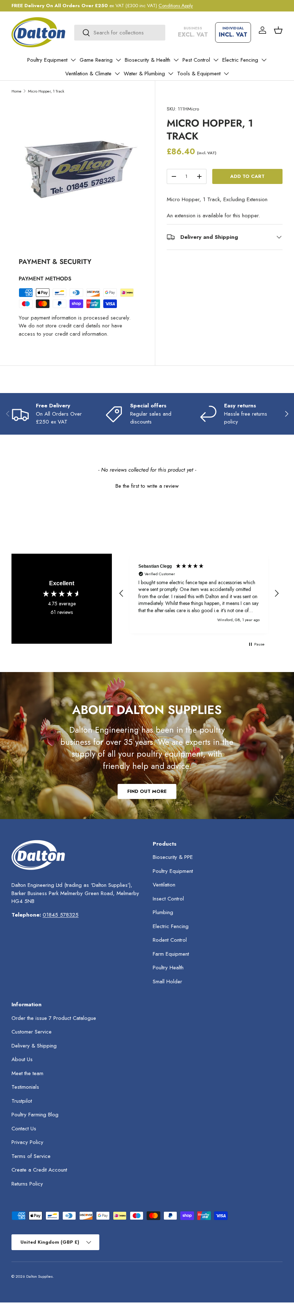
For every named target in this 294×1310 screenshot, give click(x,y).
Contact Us (23, 1128)
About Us (22, 1059)
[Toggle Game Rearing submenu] (118, 60)
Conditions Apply (175, 5)
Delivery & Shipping (34, 1046)
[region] (199, 593)
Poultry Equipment (47, 60)
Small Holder (167, 981)
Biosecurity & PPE (173, 857)
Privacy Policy (27, 1142)
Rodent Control (170, 940)
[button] (278, 30)
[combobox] (119, 33)
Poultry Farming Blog (34, 1115)
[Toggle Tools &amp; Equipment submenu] (226, 73)
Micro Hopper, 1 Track (46, 91)
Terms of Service (31, 1156)
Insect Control (168, 899)
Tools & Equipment (198, 73)
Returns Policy (27, 1184)
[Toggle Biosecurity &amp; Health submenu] (176, 60)
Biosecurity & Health (147, 60)
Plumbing (163, 912)
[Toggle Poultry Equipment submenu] (73, 60)
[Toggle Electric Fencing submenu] (264, 60)
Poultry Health (168, 967)
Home (16, 91)
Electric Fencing (240, 60)
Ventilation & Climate (88, 73)
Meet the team (27, 1073)
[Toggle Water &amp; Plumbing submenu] (170, 73)
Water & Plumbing (144, 73)
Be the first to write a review (147, 486)
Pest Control (196, 60)
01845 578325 (61, 915)
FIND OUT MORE (147, 791)
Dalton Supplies (39, 1276)
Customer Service (31, 1032)
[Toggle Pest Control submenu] (216, 60)
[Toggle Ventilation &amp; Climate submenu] (117, 73)
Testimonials (25, 1087)
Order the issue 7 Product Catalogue (53, 1018)
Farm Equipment (171, 954)
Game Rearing (96, 60)
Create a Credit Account (39, 1170)
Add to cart (247, 176)
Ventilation (164, 885)
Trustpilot (21, 1101)
